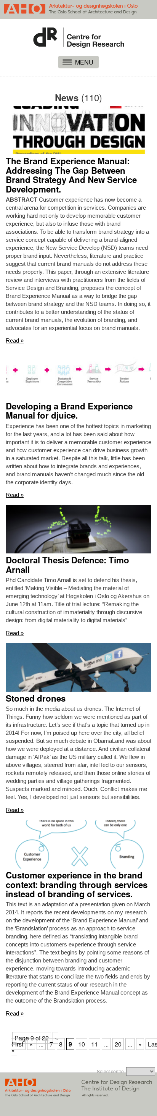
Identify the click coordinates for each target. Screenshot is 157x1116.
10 (81, 1044)
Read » (15, 340)
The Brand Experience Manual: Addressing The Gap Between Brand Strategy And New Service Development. (71, 175)
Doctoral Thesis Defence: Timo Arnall (67, 564)
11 (94, 1044)
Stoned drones (36, 698)
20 (118, 1044)
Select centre (110, 1071)
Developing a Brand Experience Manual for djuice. (69, 410)
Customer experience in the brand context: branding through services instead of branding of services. (76, 884)
